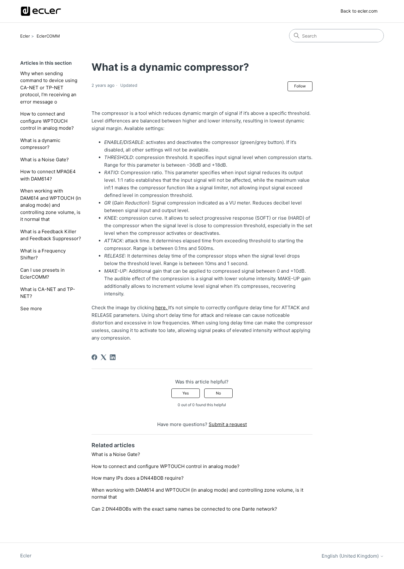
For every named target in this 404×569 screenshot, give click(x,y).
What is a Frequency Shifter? (43, 254)
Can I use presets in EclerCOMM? (42, 273)
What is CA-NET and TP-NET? (47, 292)
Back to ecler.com (359, 11)
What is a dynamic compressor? (40, 144)
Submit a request (228, 424)
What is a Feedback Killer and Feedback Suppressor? (50, 235)
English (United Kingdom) (351, 556)
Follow (300, 86)
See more (31, 308)
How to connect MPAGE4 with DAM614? (48, 175)
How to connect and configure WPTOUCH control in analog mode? (47, 121)
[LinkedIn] (113, 357)
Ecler (25, 36)
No (218, 393)
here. (161, 308)
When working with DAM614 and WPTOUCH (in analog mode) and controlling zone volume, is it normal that (50, 205)
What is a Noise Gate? (44, 160)
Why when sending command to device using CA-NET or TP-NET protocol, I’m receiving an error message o (48, 87)
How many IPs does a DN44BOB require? (138, 478)
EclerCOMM (48, 36)
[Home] (41, 11)
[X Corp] (103, 357)
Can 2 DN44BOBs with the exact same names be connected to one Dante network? (184, 509)
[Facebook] (94, 357)
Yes (185, 393)
